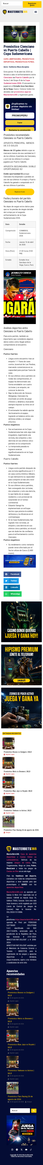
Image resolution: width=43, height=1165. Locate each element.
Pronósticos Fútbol (24, 62)
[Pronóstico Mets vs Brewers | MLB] (8, 763)
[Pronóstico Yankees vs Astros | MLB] (8, 802)
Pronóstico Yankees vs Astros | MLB (17, 810)
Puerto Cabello (22, 77)
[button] (36, 12)
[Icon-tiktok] (31, 1150)
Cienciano (8, 77)
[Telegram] (17, 1150)
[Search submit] (33, 1111)
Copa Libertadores (12, 59)
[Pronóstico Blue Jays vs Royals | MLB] (8, 782)
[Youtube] (26, 1150)
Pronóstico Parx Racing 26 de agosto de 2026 (21, 830)
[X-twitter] (21, 1150)
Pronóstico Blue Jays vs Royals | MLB (18, 791)
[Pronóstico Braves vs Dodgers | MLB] (8, 743)
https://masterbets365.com (26, 919)
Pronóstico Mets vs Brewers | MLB (17, 771)
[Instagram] (12, 1150)
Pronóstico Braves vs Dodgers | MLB (18, 752)
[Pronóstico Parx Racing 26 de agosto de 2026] (8, 821)
